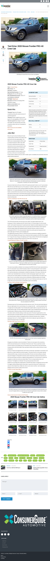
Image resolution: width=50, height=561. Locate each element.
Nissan (5, 460)
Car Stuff (4, 542)
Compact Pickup (13, 87)
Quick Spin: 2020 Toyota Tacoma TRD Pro (16, 321)
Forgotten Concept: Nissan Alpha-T (15, 369)
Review (29, 460)
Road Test (35, 460)
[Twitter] (28, 443)
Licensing (2, 558)
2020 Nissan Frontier (12, 455)
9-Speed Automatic (40, 455)
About (2, 555)
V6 (43, 460)
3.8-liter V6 (33, 455)
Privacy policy (3, 556)
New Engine (41, 457)
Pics (16, 460)
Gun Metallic (29, 457)
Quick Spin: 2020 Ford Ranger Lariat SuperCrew (17, 282)
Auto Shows (4, 544)
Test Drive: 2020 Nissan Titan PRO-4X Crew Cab (17, 198)
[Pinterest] (28, 445)
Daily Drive (4, 540)
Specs (40, 460)
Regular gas (15, 99)
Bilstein (5, 457)
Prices (20, 460)
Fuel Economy (22, 457)
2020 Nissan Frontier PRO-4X (23, 455)
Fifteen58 (21, 553)
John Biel (35, 457)
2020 (5, 455)
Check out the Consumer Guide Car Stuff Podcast (18, 395)
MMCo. (25, 553)
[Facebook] (28, 442)
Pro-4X (25, 460)
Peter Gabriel (11, 460)
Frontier (16, 457)
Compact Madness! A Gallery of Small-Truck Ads (17, 240)
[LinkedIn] (28, 447)
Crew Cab (11, 457)
